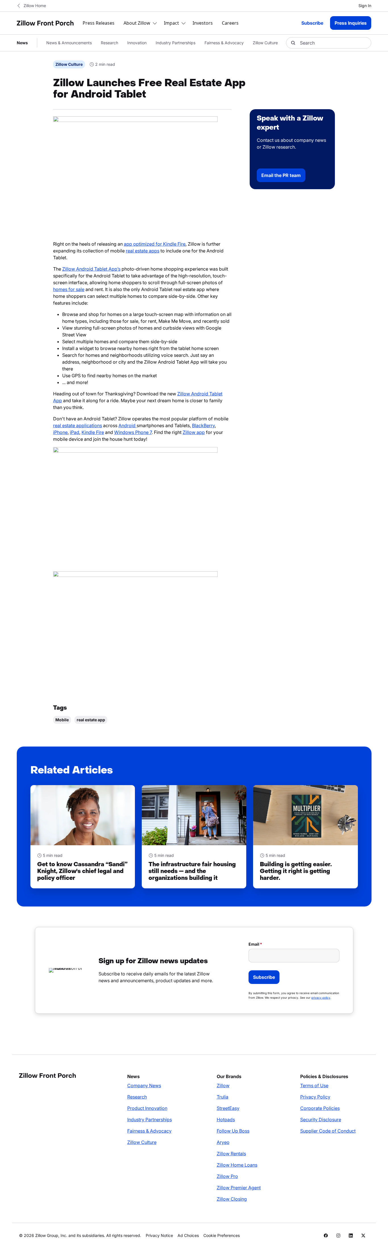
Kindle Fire (93, 432)
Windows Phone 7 (133, 432)
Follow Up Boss (233, 1131)
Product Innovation (147, 1108)
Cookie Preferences (221, 1235)
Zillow (223, 1085)
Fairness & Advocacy (224, 42)
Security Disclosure (320, 1119)
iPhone (60, 432)
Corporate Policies (320, 1108)
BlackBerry (203, 425)
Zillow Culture (265, 42)
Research (109, 42)
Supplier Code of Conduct (328, 1131)
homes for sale (68, 289)
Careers (230, 23)
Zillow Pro (227, 1176)
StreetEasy (228, 1108)
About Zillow (137, 23)
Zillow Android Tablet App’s (91, 269)
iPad (74, 432)
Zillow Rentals (231, 1153)
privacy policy (320, 997)
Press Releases (98, 23)
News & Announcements (69, 42)
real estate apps (142, 251)
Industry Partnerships (175, 42)
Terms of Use (314, 1085)
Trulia (222, 1097)
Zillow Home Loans (237, 1165)
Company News (144, 1085)
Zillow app (194, 432)
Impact (171, 23)
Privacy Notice (159, 1235)
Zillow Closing (232, 1199)
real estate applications (77, 425)
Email (254, 944)
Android (127, 425)
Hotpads (226, 1119)
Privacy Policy (315, 1097)
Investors (203, 23)
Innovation (137, 42)
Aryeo (223, 1142)
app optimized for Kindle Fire (154, 244)
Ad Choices (188, 1235)
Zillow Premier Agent (239, 1187)
